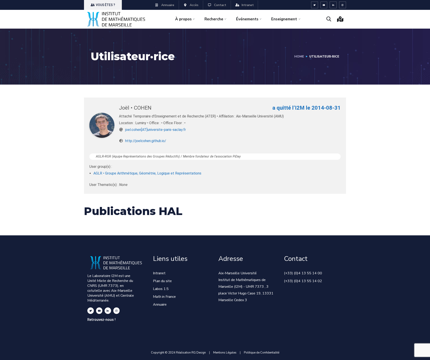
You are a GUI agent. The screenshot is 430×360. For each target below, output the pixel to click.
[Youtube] (323, 5)
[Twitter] (314, 5)
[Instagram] (342, 5)
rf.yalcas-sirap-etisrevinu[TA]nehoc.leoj (155, 130)
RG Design (200, 353)
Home (299, 56)
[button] (103, 5)
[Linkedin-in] (333, 5)
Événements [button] (247, 19)
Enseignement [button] (284, 19)
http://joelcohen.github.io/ (145, 141)
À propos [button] (183, 19)
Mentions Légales (224, 353)
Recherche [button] (213, 19)
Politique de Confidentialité (261, 353)
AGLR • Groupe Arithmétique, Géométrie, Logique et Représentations (147, 173)
